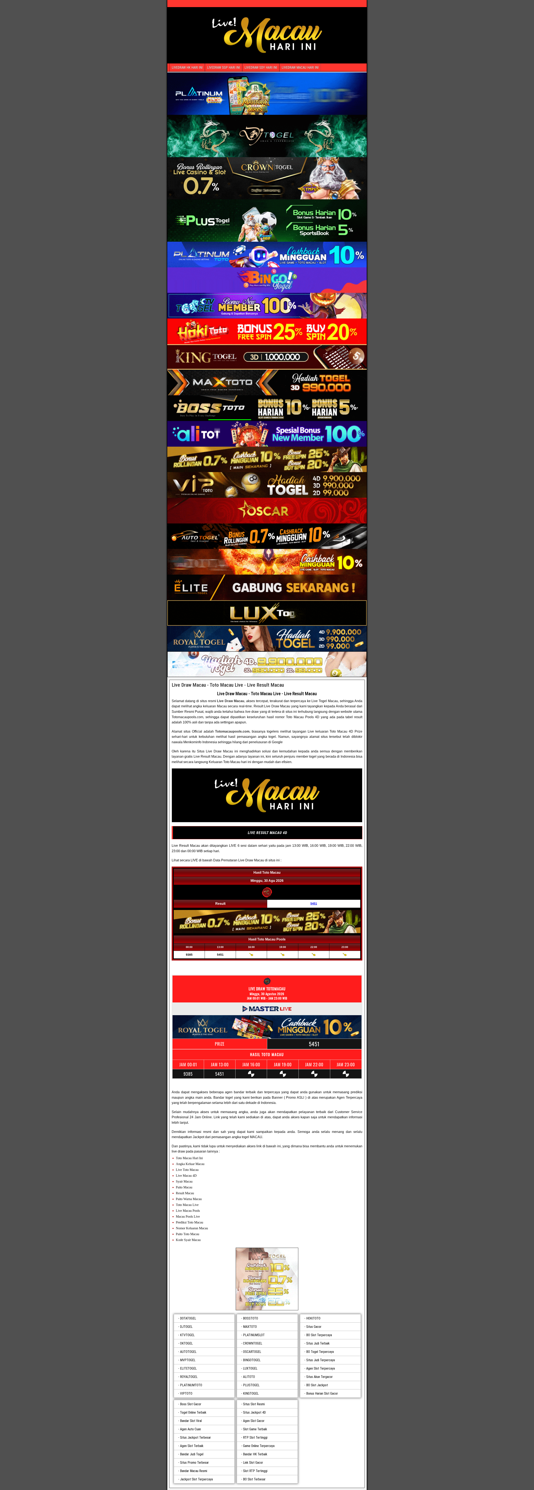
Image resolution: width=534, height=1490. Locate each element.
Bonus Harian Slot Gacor (322, 1393)
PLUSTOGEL (251, 1385)
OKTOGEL (186, 1343)
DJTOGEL (186, 1327)
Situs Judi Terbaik (318, 1343)
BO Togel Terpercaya (320, 1352)
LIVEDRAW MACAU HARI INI (300, 68)
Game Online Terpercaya (259, 1446)
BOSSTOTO (250, 1318)
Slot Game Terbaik (255, 1429)
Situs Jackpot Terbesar (195, 1437)
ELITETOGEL (188, 1368)
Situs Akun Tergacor (319, 1377)
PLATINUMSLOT (254, 1335)
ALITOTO (249, 1377)
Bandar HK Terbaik (255, 1454)
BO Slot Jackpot (317, 1385)
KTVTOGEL (187, 1335)
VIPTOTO (186, 1393)
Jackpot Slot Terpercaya (196, 1479)
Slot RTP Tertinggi (255, 1471)
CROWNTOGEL (252, 1343)
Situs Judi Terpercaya (320, 1360)
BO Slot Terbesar (254, 1479)
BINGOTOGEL (252, 1360)
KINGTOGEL (251, 1393)
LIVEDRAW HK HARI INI (187, 68)
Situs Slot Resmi (254, 1404)
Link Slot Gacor (253, 1463)
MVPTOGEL (187, 1360)
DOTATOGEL (188, 1318)
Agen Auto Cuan (190, 1429)
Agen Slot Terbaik (191, 1446)
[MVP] (267, 1279)
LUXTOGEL (250, 1368)
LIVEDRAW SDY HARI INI (260, 68)
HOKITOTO (313, 1318)
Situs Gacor (313, 1327)
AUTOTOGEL (188, 1352)
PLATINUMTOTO (191, 1385)
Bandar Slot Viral (191, 1421)
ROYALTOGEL (189, 1377)
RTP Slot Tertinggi (255, 1437)
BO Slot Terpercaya (319, 1335)
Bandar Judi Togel (191, 1454)
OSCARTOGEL (252, 1352)
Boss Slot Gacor (190, 1404)
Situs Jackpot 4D (254, 1412)
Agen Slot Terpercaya (320, 1368)
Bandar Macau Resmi (193, 1471)
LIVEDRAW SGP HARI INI (223, 68)
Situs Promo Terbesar (194, 1463)
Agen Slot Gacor (253, 1421)
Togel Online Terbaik (193, 1412)
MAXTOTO (250, 1327)
